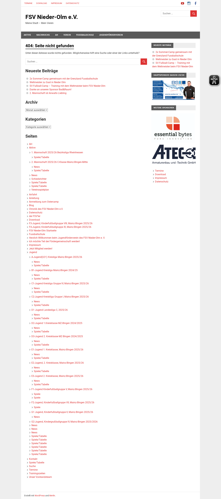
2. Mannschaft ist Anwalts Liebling (48, 93)
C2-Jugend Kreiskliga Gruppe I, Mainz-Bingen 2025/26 (60, 296)
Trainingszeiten (37, 473)
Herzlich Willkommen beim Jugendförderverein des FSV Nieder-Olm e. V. (67, 237)
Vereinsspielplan (40, 189)
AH (56, 35)
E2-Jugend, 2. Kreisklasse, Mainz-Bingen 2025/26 (57, 362)
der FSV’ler (34, 216)
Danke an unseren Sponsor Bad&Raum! (50, 89)
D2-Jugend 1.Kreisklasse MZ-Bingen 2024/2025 (56, 323)
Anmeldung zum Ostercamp (44, 201)
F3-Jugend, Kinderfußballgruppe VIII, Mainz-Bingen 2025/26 (60, 223)
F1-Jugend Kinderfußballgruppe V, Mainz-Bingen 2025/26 (61, 389)
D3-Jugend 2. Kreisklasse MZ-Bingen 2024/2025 (57, 336)
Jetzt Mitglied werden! (40, 248)
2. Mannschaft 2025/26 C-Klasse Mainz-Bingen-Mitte (59, 162)
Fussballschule (85, 35)
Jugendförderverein (111, 35)
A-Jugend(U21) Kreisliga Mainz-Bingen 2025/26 (56, 257)
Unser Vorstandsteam (40, 477)
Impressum (56, 3)
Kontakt (33, 459)
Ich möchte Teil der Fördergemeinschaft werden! (54, 241)
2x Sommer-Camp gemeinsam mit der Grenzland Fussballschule (64, 78)
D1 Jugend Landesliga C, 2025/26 (49, 309)
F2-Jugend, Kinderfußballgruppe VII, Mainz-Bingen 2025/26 (62, 402)
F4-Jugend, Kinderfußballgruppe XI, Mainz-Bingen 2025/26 (60, 227)
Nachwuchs (43, 35)
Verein (67, 35)
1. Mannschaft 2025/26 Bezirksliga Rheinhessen (57, 152)
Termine (28, 3)
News (37, 166)
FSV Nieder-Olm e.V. (51, 17)
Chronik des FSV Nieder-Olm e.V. (46, 209)
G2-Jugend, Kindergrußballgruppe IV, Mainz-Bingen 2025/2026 (64, 421)
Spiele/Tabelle (41, 157)
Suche (32, 466)
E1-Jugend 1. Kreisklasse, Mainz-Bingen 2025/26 (57, 349)
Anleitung (34, 198)
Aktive (27, 35)
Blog (31, 205)
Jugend (33, 252)
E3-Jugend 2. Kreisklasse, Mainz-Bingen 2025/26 (57, 376)
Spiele (37, 394)
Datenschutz (72, 3)
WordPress (40, 495)
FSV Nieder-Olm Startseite (42, 230)
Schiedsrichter (38, 178)
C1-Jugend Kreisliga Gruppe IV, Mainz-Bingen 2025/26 (60, 283)
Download (41, 3)
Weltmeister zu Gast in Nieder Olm (48, 82)
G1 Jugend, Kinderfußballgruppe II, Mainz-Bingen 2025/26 (62, 412)
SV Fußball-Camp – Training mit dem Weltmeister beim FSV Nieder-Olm (67, 85)
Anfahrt (33, 194)
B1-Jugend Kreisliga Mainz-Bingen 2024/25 (54, 270)
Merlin (52, 495)
